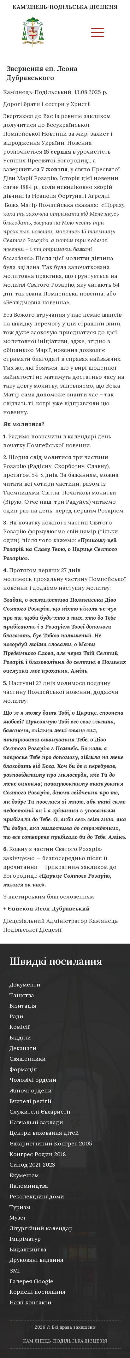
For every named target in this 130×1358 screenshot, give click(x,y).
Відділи (20, 1037)
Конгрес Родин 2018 (37, 1154)
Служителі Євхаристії (39, 1111)
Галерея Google (31, 1281)
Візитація (22, 1005)
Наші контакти (30, 1302)
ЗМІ (14, 1270)
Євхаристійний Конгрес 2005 (50, 1143)
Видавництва (27, 1249)
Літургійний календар (41, 1228)
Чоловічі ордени (32, 1079)
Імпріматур (25, 1238)
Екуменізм (24, 1175)
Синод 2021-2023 (32, 1164)
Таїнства (21, 995)
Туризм (19, 1207)
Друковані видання (36, 1259)
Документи (24, 984)
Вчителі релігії (30, 1101)
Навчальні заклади (36, 1122)
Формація (23, 1069)
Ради (16, 1016)
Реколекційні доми (36, 1196)
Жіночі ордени (30, 1090)
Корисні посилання (37, 1291)
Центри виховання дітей (44, 1132)
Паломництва (28, 1185)
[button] (97, 33)
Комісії (19, 1026)
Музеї (17, 1217)
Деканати (22, 1048)
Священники (27, 1058)
